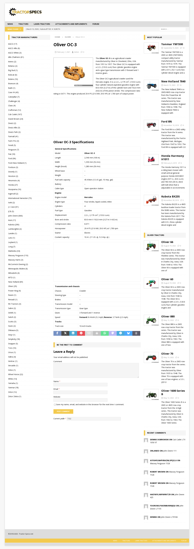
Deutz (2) (12, 123)
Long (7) (11, 246)
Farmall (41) (13, 136)
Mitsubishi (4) (14, 273)
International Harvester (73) (20, 198)
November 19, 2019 (171, 125)
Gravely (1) (12, 171)
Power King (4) (14, 290)
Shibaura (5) (13, 330)
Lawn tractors (42, 24)
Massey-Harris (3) (15, 260)
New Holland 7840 (173, 81)
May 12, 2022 (169, 398)
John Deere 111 (170, 450)
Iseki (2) (11, 202)
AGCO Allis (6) (14, 48)
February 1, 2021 (63, 52)
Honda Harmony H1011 (172, 157)
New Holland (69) (15, 282)
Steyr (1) (11, 334)
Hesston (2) (13, 176)
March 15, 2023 (169, 85)
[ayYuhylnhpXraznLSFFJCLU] (146, 461)
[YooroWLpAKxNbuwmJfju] (146, 507)
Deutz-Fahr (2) (14, 132)
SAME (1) (12, 312)
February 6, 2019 (170, 163)
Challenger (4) (14, 101)
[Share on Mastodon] (113, 333)
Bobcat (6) (12, 75)
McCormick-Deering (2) (18, 264)
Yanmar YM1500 (172, 44)
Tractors (23, 24)
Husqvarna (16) (14, 189)
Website (56, 397)
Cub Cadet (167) (15, 114)
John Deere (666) (15, 215)
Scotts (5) (12, 321)
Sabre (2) (12, 308)
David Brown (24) (15, 119)
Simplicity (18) (14, 339)
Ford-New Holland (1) (17, 163)
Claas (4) (12, 105)
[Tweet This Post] (65, 333)
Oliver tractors (155, 235)
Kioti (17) (12, 220)
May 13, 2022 (169, 320)
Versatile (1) (13, 365)
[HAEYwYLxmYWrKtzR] (146, 495)
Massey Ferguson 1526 (160, 463)
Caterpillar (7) (14, 97)
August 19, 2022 (170, 246)
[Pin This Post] (81, 333)
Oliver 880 (168, 316)
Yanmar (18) (13, 387)
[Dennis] (146, 518)
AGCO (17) (12, 44)
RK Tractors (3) (14, 304)
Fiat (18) (11, 154)
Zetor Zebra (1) (14, 396)
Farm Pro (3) (13, 141)
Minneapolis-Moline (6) (18, 268)
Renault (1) (12, 299)
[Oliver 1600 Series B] (151, 406)
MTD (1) (11, 277)
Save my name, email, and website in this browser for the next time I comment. (90, 404)
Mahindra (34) (14, 251)
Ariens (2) (12, 61)
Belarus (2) (12, 66)
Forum (96, 24)
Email (56, 389)
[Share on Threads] (136, 333)
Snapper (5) (13, 343)
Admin (76, 52)
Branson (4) (13, 83)
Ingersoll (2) (13, 193)
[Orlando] (146, 452)
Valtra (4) (12, 357)
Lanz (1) (11, 237)
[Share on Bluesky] (128, 333)
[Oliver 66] (151, 255)
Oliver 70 (167, 353)
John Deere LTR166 (169, 517)
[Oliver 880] (151, 330)
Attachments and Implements (71, 24)
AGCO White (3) (15, 52)
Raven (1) (12, 295)
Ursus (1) (12, 352)
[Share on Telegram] (121, 333)
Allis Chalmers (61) (16, 57)
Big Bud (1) (13, 70)
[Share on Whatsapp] (105, 333)
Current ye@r (59, 418)
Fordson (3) (13, 167)
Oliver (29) (12, 286)
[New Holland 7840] (151, 96)
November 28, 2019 (171, 200)
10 (183, 48)
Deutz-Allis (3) (14, 127)
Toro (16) (12, 348)
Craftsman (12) (14, 110)
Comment (57, 361)
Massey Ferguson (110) (18, 255)
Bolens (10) (13, 79)
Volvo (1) (12, 370)
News (10, 24)
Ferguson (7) (13, 149)
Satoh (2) (12, 317)
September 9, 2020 (171, 48)
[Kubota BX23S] (151, 210)
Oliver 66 (167, 242)
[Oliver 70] (151, 367)
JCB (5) (11, 211)
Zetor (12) (12, 392)
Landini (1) (12, 233)
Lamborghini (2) (15, 229)
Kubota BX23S (170, 196)
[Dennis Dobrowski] (146, 440)
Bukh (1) (11, 88)
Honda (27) (13, 185)
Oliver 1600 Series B (173, 392)
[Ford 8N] (151, 133)
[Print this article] (97, 333)
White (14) (12, 379)
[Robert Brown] (146, 473)
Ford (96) (12, 158)
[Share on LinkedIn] (73, 333)
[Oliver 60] (151, 293)
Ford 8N (166, 121)
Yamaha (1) (13, 383)
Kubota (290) (13, 224)
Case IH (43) (13, 92)
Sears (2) (12, 326)
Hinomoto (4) (14, 180)
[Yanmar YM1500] (151, 57)
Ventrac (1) (12, 361)
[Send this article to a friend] (89, 333)
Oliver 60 (167, 279)
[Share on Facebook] (57, 333)
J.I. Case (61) (13, 207)
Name (56, 381)
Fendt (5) (12, 145)
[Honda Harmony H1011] (151, 171)
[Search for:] (172, 29)
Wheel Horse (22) (15, 374)
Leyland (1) (13, 242)
